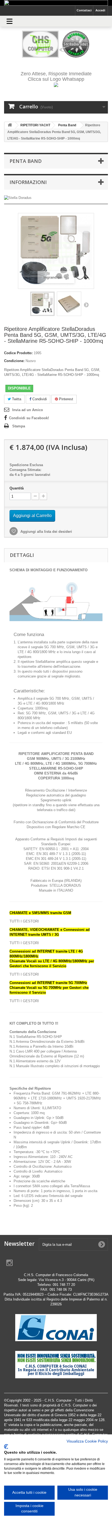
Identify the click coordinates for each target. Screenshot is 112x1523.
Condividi (39, 399)
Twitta (16, 399)
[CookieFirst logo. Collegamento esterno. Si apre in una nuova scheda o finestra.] (6, 1446)
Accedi (100, 10)
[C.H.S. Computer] (56, 44)
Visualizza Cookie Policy (87, 1441)
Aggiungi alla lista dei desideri (45, 532)
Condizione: (14, 361)
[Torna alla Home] (10, 125)
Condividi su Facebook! (29, 418)
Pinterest (65, 399)
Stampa (18, 426)
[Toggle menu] (9, 21)
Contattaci (84, 10)
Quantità (17, 488)
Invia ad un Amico (27, 410)
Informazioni (28, 182)
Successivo (86, 304)
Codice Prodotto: (18, 353)
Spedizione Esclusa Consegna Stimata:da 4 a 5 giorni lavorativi (30, 470)
